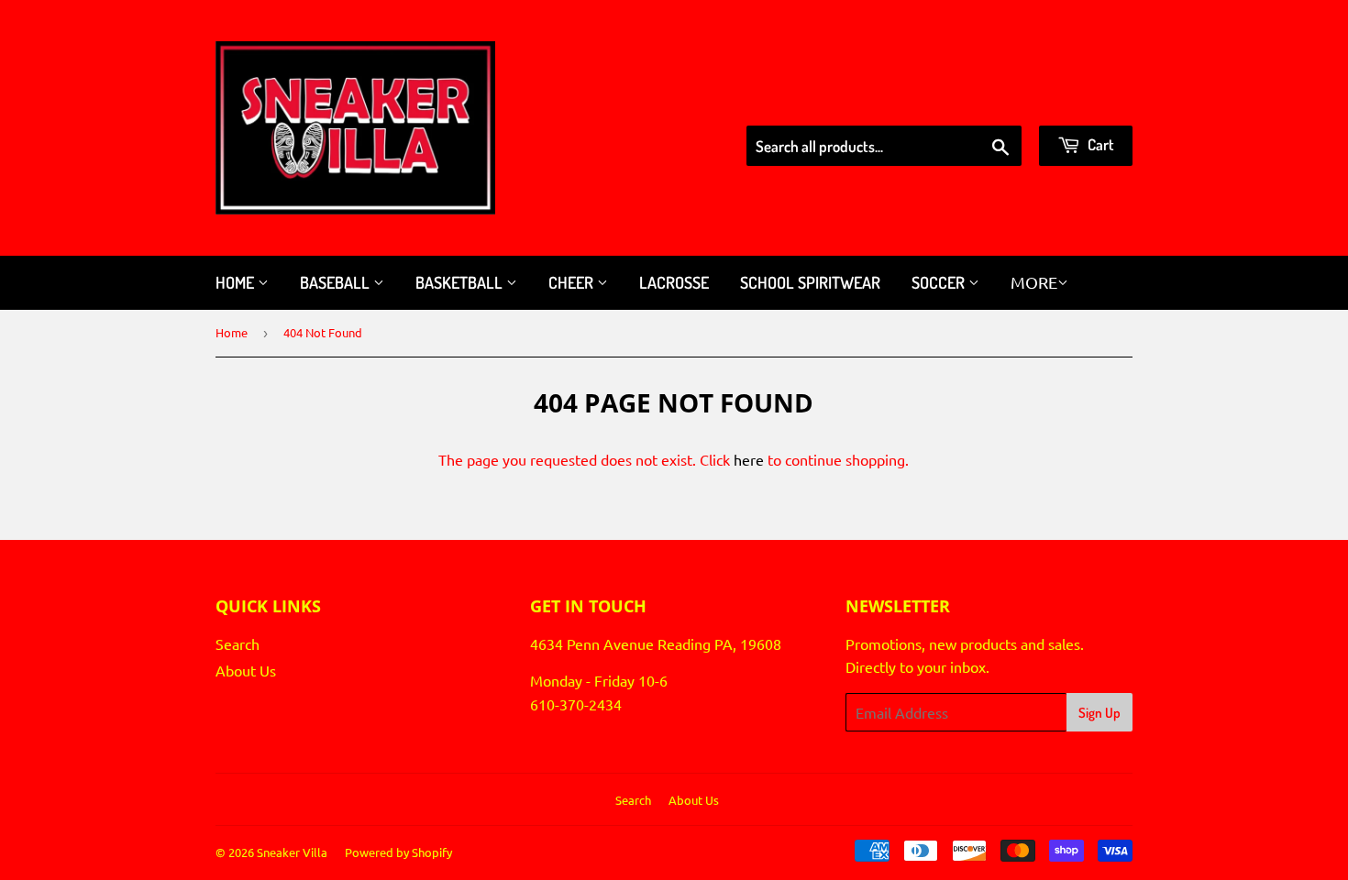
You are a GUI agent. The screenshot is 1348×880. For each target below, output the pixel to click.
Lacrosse (674, 282)
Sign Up (1099, 712)
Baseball (336, 282)
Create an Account (1077, 102)
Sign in (974, 102)
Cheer (572, 282)
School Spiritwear (810, 282)
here (749, 459)
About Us (245, 670)
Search (237, 643)
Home (236, 282)
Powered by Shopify (398, 852)
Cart (1099, 144)
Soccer (940, 282)
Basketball (460, 282)
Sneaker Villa (292, 852)
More (1034, 282)
